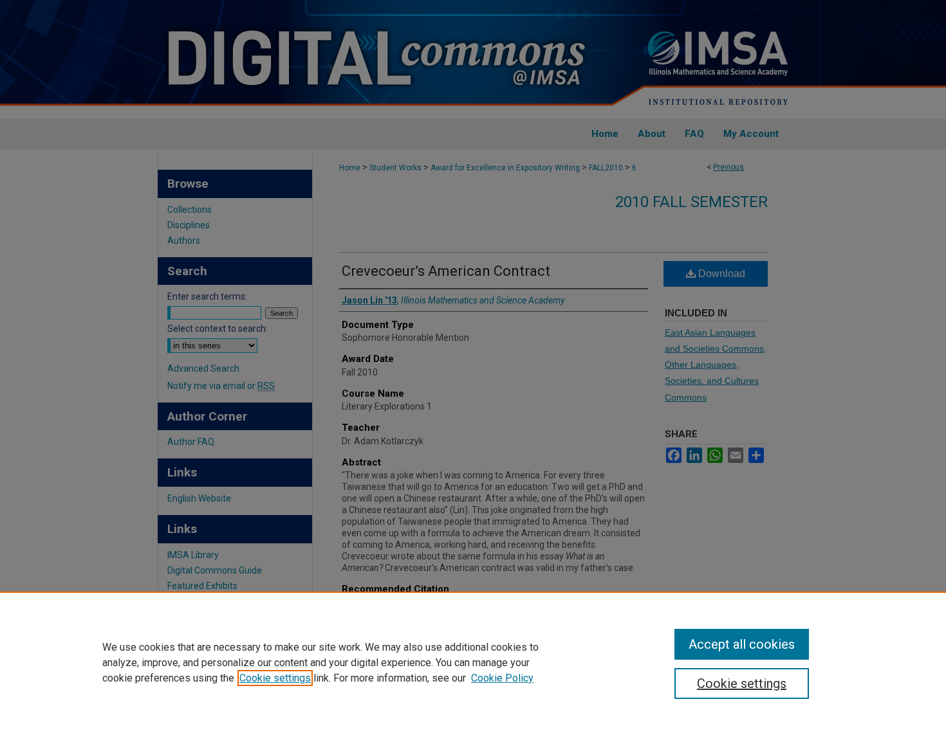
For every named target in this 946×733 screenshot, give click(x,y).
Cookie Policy (502, 678)
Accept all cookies (742, 644)
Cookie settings (275, 678)
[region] (473, 662)
